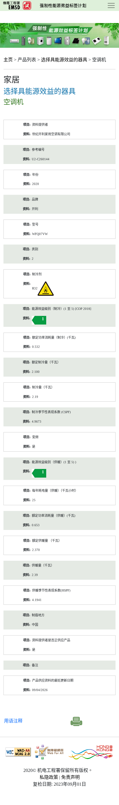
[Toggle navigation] (111, 5)
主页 (8, 59)
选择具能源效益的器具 (64, 59)
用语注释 (13, 720)
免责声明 (70, 777)
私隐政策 (49, 777)
